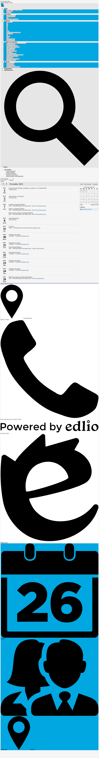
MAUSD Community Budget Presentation (20, 277)
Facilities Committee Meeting (17, 204)
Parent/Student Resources (12, 56)
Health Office (9, 52)
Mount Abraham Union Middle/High (14, 176)
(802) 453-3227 (8, 419)
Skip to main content (5, 1)
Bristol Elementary (10, 172)
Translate (11, 180)
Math (7, 38)
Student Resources (10, 40)
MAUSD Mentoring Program (13, 67)
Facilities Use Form (10, 48)
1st (7, 23)
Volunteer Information (11, 53)
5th (7, 28)
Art (7, 35)
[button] (5, 8)
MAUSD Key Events (86, 209)
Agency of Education (11, 60)
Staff (7, 18)
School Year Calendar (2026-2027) (14, 10)
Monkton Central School (12, 174)
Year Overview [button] (87, 184)
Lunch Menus (9, 11)
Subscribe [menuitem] (95, 184)
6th (7, 30)
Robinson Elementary (11, 173)
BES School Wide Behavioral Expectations (16, 43)
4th (7, 27)
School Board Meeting (15, 247)
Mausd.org (8, 12)
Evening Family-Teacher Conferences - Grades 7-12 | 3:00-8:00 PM (27, 188)
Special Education (10, 63)
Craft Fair (11, 226)
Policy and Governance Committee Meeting (21, 213)
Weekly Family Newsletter (12, 19)
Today (81, 204)
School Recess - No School (16, 196)
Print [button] (81, 184)
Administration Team (11, 15)
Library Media (9, 34)
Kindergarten (9, 22)
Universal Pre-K (10, 64)
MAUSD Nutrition (10, 65)
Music (7, 31)
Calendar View (94, 204)
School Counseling (10, 39)
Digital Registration (10, 16)
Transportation (9, 57)
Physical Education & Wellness (13, 32)
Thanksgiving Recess (15, 234)
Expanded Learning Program (13, 47)
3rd (7, 26)
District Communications (12, 46)
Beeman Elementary (11, 171)
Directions (32, 749)
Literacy (8, 36)
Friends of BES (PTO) (11, 51)
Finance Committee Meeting (16, 208)
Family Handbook (10, 49)
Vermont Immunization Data (12, 59)
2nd (7, 24)
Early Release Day (14, 218)
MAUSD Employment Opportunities (14, 55)
